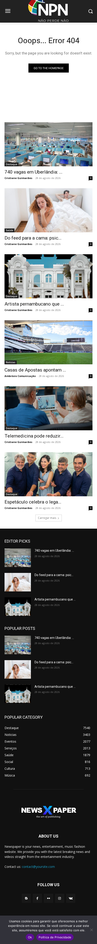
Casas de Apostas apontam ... (35, 370)
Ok (30, 937)
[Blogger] (26, 898)
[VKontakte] (70, 898)
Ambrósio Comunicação (20, 376)
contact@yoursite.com (38, 866)
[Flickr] (48, 898)
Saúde (9, 230)
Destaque (11, 164)
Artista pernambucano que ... (34, 304)
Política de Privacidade (55, 937)
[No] (91, 930)
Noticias (10, 362)
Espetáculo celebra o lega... (33, 502)
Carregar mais (47, 518)
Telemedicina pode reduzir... (34, 436)
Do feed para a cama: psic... (33, 238)
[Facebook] (37, 898)
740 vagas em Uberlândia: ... (33, 172)
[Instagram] (59, 898)
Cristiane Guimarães (18, 178)
